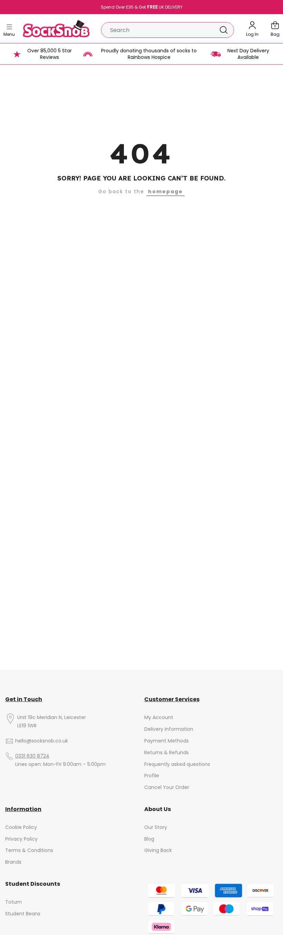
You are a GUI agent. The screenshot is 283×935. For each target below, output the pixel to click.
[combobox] (157, 30)
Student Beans (22, 914)
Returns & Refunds (166, 752)
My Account (158, 717)
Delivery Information (168, 729)
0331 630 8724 (32, 756)
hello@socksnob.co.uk (41, 741)
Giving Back (158, 850)
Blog (149, 839)
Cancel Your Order (166, 787)
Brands (13, 862)
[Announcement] (141, 7)
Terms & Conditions (29, 850)
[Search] (224, 30)
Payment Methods (166, 741)
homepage (165, 191)
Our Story (155, 827)
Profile (151, 775)
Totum (13, 902)
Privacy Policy (21, 839)
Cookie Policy (21, 827)
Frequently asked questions (177, 764)
